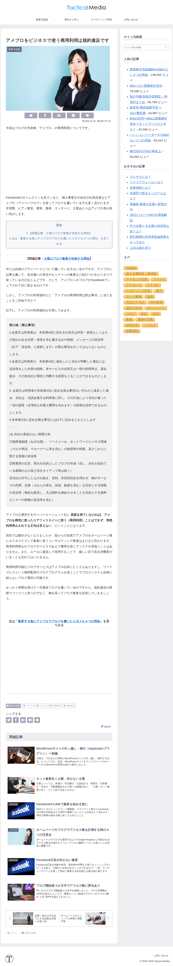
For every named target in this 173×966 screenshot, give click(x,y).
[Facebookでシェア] (45, 115)
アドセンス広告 (136, 279)
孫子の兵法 (133, 308)
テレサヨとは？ (140, 177)
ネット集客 (133, 296)
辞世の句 (132, 325)
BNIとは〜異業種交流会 (146, 85)
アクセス (159, 279)
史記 (144, 313)
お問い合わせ (161, 955)
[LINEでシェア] (87, 115)
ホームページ (156, 308)
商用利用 (57, 706)
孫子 (159, 290)
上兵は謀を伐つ (140, 248)
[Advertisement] (59, 162)
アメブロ (30, 706)
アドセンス (133, 285)
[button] (166, 47)
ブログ (130, 313)
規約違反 (70, 706)
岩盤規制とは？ (140, 187)
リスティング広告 (138, 290)
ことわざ (150, 325)
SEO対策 (156, 302)
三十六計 (153, 285)
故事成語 (132, 331)
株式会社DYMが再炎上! (146, 151)
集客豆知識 (15, 706)
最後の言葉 (145, 319)
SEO (156, 313)
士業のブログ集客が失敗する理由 (67, 258)
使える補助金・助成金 (141, 273)
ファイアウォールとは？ (146, 182)
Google (131, 268)
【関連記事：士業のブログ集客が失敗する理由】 (59, 233)
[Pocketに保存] (73, 115)
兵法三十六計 (135, 302)
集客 (129, 319)
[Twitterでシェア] (30, 115)
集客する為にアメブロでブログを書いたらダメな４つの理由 (59, 621)
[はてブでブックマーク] (59, 115)
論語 (150, 296)
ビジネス (44, 706)
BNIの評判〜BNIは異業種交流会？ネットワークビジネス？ (148, 124)
